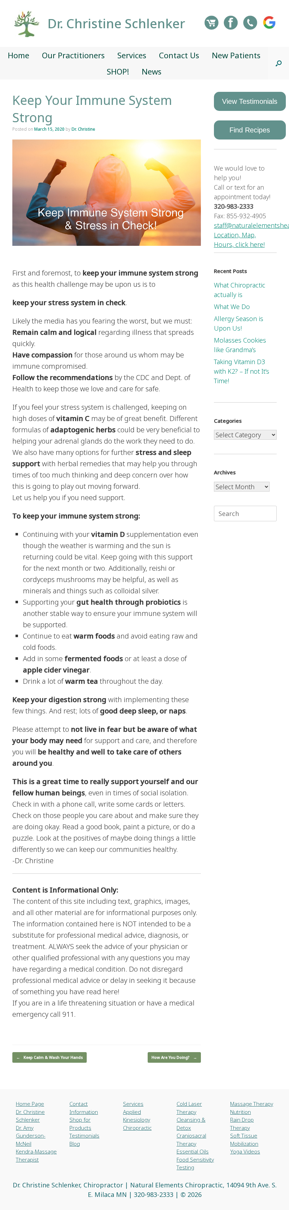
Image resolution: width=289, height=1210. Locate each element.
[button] (278, 63)
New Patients (236, 55)
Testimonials (84, 1135)
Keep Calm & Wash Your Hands (49, 1057)
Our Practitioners (73, 55)
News (151, 71)
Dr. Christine (83, 129)
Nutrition (240, 1111)
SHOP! (118, 71)
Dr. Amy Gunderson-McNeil (30, 1135)
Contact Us (179, 55)
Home (18, 55)
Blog (74, 1143)
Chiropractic (137, 1127)
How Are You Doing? (174, 1057)
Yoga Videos (245, 1151)
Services (131, 55)
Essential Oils (193, 1151)
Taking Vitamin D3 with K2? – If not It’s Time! (241, 371)
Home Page (30, 1103)
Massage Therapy (251, 1103)
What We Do (232, 306)
